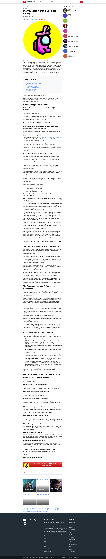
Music (70, 536)
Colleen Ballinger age (32, 511)
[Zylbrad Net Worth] (65, 10)
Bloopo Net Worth (72, 21)
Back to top (80, 516)
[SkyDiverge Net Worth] (65, 40)
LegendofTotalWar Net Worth (56, 489)
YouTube (42, 1)
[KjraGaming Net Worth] (65, 46)
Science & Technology (73, 544)
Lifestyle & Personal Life (31, 89)
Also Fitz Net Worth (72, 26)
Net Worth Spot (31, 2)
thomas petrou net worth (42, 511)
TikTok (52, 1)
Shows (70, 546)
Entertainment (71, 527)
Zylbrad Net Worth (72, 10)
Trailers (70, 549)
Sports (70, 547)
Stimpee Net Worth (29, 489)
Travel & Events (72, 551)
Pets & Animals (72, 542)
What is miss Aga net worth (40, 507)
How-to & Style (71, 532)
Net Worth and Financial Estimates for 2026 (35, 82)
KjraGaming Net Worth (73, 46)
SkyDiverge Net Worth (73, 41)
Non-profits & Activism (73, 539)
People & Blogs (72, 541)
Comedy (70, 524)
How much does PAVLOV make (47, 509)
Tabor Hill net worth (51, 507)
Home (24, 6)
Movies (70, 534)
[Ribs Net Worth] (42, 485)
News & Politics (72, 537)
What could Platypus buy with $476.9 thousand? (46, 465)
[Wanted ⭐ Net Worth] (29, 498)
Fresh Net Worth (71, 31)
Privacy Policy (46, 548)
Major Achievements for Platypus (33, 87)
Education (71, 525)
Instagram (48, 1)
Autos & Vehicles (72, 522)
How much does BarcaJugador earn (31, 509)
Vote (44, 543)
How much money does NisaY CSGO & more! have (42, 507)
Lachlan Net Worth (72, 51)
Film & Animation (72, 529)
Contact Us (46, 549)
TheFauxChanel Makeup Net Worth (42, 502)
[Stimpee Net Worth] (29, 485)
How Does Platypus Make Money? (33, 83)
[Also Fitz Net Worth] (65, 25)
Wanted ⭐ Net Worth (30, 502)
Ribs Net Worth (42, 489)
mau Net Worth (71, 15)
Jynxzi (57, 507)
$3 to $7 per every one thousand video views (51, 137)
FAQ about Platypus (30, 90)
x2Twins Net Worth (72, 56)
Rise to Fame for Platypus (31, 86)
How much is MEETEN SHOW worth (52, 508)
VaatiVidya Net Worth (73, 36)
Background (28, 84)
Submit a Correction (47, 551)
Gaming (28, 6)
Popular (38, 1)
